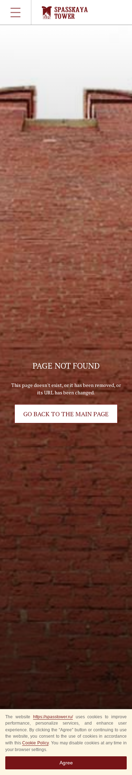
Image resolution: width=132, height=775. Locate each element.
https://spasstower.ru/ (53, 716)
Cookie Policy (35, 742)
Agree (66, 762)
